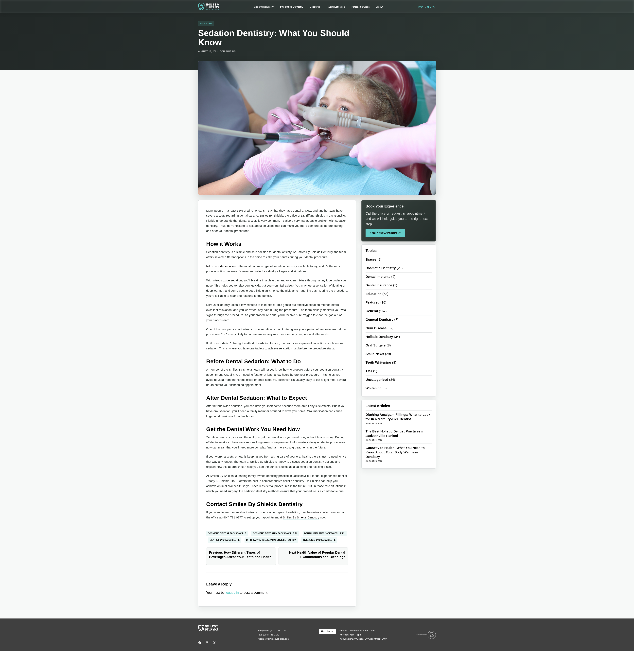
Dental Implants (378, 276)
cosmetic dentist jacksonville (227, 533)
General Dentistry (379, 319)
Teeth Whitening (378, 362)
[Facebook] (199, 642)
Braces (371, 259)
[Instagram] (207, 642)
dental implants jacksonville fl (324, 533)
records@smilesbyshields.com (273, 638)
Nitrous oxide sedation (221, 266)
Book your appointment (385, 233)
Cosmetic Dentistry (381, 268)
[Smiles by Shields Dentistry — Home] (208, 6)
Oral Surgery (376, 345)
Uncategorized (377, 379)
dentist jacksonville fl (225, 540)
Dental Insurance (379, 285)
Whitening (374, 388)
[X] (214, 642)
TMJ (369, 371)
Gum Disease (376, 328)
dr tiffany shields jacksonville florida (271, 540)
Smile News (375, 354)
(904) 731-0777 (278, 630)
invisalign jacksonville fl (319, 540)
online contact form (323, 512)
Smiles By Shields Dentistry (301, 517)
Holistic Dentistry (379, 337)
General (372, 311)
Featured (372, 302)
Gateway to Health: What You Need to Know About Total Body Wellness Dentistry (395, 452)
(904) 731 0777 (427, 6)
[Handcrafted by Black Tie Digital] (426, 635)
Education (206, 23)
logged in (232, 592)
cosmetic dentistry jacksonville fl (275, 533)
